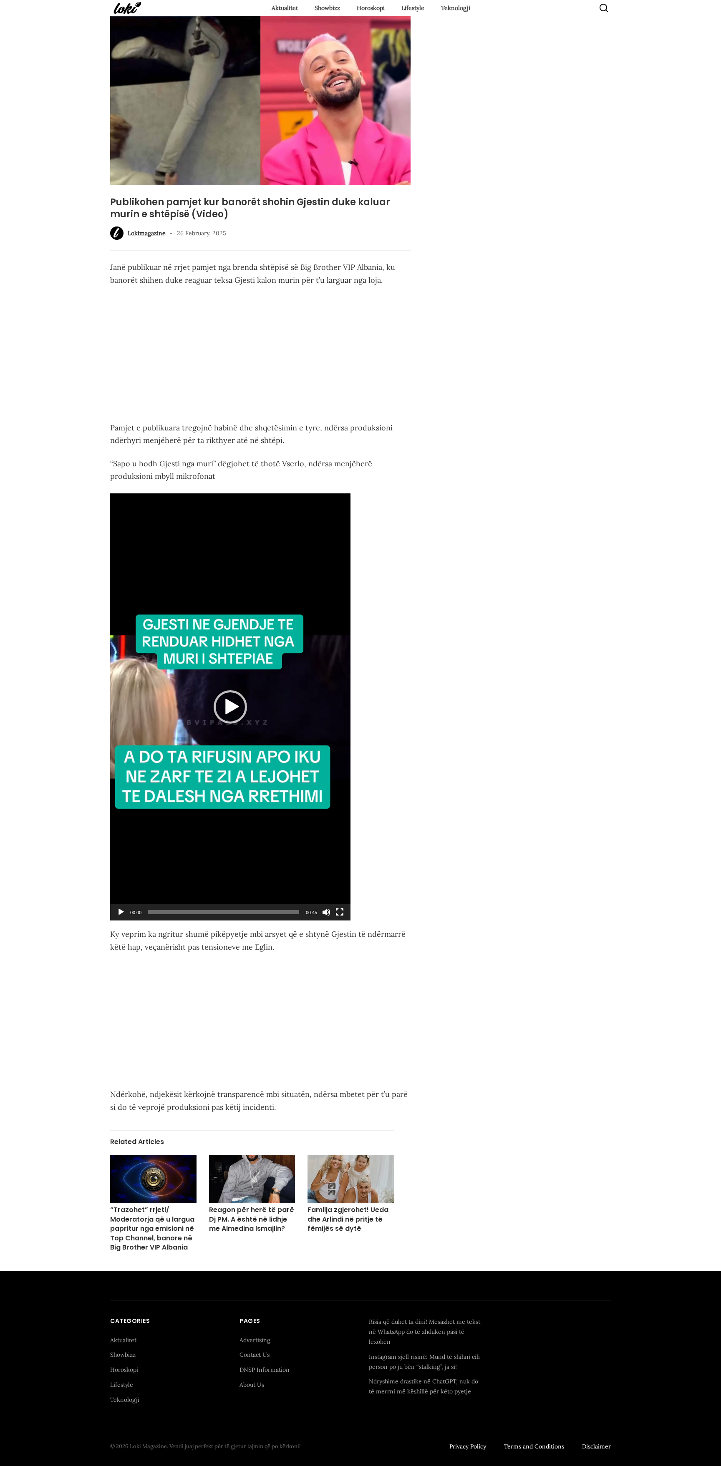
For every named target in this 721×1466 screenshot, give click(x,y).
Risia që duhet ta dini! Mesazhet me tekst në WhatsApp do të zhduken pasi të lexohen (424, 1331)
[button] (230, 707)
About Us (251, 1384)
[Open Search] (604, 8)
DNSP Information (264, 1369)
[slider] (223, 912)
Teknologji (455, 8)
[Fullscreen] (339, 912)
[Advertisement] (260, 355)
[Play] (121, 912)
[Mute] (326, 912)
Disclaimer (596, 1446)
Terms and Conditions (534, 1446)
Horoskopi (371, 8)
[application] (230, 706)
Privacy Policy (467, 1446)
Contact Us (254, 1354)
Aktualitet (285, 8)
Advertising (254, 1340)
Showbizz (327, 8)
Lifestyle (412, 8)
